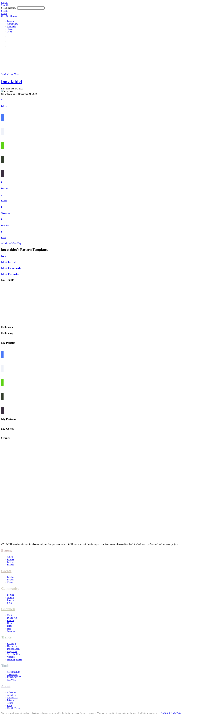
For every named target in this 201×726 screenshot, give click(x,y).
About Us (11, 695)
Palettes (10, 559)
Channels (11, 26)
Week (14, 243)
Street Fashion (13, 654)
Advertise (11, 692)
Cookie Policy (13, 708)
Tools (9, 31)
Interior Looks (13, 649)
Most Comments (11, 268)
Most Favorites (10, 274)
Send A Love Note (10, 74)
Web (9, 628)
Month (8, 243)
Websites (11, 657)
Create (4, 13)
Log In (4, 2)
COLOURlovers (9, 16)
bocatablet (11, 81)
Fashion (10, 620)
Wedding (11, 631)
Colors (4, 201)
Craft (9, 615)
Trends (10, 29)
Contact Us (12, 697)
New (3, 256)
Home (10, 623)
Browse (10, 21)
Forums (10, 595)
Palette (4, 106)
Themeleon (12, 674)
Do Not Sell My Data (171, 713)
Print (9, 626)
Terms (10, 703)
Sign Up (5, 5)
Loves (3, 237)
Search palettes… (9, 8)
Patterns (4, 188)
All (2, 243)
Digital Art (12, 618)
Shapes (10, 564)
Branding (11, 643)
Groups (10, 597)
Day (19, 243)
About (5, 686)
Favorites (5, 225)
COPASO (11, 680)
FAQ (9, 705)
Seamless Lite (13, 672)
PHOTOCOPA (14, 677)
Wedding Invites (14, 659)
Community (12, 23)
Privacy (10, 700)
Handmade (12, 646)
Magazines (12, 651)
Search (4, 11)
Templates (5, 213)
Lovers (10, 600)
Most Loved (8, 261)
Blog (9, 602)
